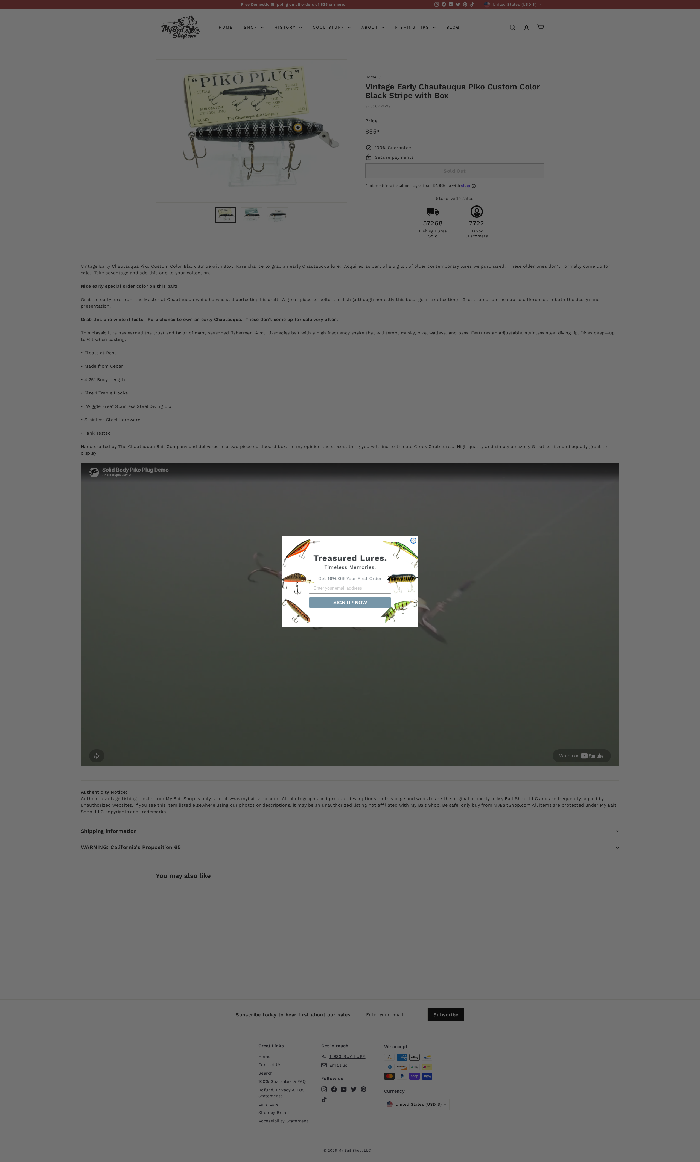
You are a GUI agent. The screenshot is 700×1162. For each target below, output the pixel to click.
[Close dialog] (413, 540)
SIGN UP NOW (350, 602)
